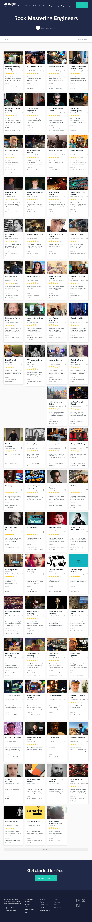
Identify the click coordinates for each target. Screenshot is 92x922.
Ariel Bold (29, 715)
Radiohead (7, 211)
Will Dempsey (30, 337)
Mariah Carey (8, 256)
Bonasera (80, 675)
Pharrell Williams (79, 86)
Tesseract (29, 589)
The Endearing (58, 379)
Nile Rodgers (18, 130)
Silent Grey (38, 463)
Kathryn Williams (38, 549)
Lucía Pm (7, 505)
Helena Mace (8, 172)
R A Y (28, 631)
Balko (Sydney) (73, 798)
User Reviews (29, 909)
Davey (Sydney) (81, 798)
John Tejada (58, 170)
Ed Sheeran (15, 379)
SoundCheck (43, 6)
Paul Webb (16, 756)
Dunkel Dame (13, 505)
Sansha (34, 715)
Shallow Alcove (60, 547)
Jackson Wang (35, 128)
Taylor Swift (79, 170)
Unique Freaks (16, 673)
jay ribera (29, 798)
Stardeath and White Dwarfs (55, 88)
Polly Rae (36, 170)
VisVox (58, 840)
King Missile (30, 88)
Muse (12, 211)
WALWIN (72, 379)
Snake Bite (79, 421)
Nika (28, 465)
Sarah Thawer (8, 128)
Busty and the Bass (74, 211)
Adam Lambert (30, 214)
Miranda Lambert (59, 130)
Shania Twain (60, 756)
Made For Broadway (80, 379)
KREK (15, 715)
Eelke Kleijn (51, 170)
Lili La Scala (29, 172)
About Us (28, 907)
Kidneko (72, 381)
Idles (71, 253)
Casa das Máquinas (31, 381)
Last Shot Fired (30, 298)
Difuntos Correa (74, 673)
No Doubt (51, 211)
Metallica (72, 86)
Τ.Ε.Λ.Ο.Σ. (8, 798)
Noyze (81, 211)
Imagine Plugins (60, 6)
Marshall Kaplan (38, 840)
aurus (40, 798)
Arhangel (51, 840)
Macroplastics (30, 675)
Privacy (56, 905)
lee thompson (30, 549)
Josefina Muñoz (9, 507)
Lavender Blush (74, 337)
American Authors (9, 381)
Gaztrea (12, 547)
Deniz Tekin (8, 715)
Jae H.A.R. (51, 256)
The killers (72, 170)
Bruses (50, 505)
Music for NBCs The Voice (11, 631)
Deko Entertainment (10, 170)
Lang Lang (7, 339)
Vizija (55, 840)
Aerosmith (53, 756)
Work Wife (78, 505)
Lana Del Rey (30, 256)
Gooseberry (73, 507)
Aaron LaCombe (9, 589)
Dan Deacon (73, 298)
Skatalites (7, 86)
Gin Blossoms (8, 379)
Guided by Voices (9, 295)
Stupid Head (37, 675)
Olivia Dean (36, 211)
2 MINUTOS (73, 547)
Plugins (51, 6)
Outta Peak (29, 633)
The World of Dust (9, 298)
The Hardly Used (53, 423)
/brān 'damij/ (16, 840)
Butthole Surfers (31, 86)
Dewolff (7, 337)
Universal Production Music (55, 675)
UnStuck (7, 675)
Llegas (11, 463)
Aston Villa (51, 463)
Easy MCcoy (51, 337)
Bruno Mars (73, 88)
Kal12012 (17, 547)
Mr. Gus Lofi (8, 843)
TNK (12, 715)
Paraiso (60, 505)
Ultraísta (83, 253)
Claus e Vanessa (52, 253)
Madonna (56, 211)
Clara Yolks (55, 505)
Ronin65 (29, 843)
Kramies (16, 295)
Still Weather (73, 717)
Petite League (52, 549)
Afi (49, 756)
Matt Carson (17, 589)
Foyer (71, 715)
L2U (58, 253)
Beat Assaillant (52, 465)
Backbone (39, 381)
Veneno (15, 463)
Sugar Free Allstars (53, 86)
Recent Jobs (16, 6)
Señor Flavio (80, 547)
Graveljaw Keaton (78, 715)
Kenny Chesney (80, 128)
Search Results (8, 673)
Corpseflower (36, 295)
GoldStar (80, 589)
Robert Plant (52, 130)
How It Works (26, 6)
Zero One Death (30, 463)
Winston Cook (8, 591)
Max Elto (51, 172)
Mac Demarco (73, 589)
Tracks (35, 6)
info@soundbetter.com (11, 908)
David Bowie (30, 211)
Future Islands (73, 295)
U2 (83, 170)
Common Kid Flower (53, 421)
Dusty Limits (30, 170)
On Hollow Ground (34, 631)
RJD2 (12, 86)
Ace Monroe (73, 128)
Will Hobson (40, 715)
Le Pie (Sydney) (74, 801)
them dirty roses (38, 337)
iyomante (51, 715)
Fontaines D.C (76, 253)
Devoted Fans (82, 337)
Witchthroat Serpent (14, 337)
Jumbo (57, 295)
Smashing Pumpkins (13, 253)
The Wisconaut (52, 547)
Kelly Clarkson (52, 214)
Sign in (70, 6)
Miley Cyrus (30, 130)
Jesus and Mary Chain (32, 547)
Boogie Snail (73, 421)
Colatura (72, 505)
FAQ (26, 912)
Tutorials (57, 902)
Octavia (7, 463)
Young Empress (52, 381)
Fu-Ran (11, 756)
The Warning (52, 295)
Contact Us (57, 907)
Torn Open (29, 295)
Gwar (37, 86)
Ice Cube (80, 295)
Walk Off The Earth (9, 130)
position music (56, 673)
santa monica (35, 798)
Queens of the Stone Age (54, 128)
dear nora (51, 339)
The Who (36, 253)
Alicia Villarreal (52, 298)
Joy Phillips (51, 589)
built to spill (58, 337)
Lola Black (72, 423)
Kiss (6, 253)
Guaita (6, 756)
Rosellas (50, 673)
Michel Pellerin (73, 214)
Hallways (7, 547)
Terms (56, 899)
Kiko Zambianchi (31, 384)
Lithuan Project (8, 840)
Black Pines (51, 379)
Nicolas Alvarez (74, 675)
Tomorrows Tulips (74, 591)
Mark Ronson (30, 253)
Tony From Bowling (31, 673)
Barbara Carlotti (58, 463)
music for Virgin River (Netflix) (12, 633)
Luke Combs (73, 130)
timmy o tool (73, 549)
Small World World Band (55, 591)
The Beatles (17, 211)
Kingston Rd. (30, 840)
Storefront (43, 899)
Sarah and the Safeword (32, 339)
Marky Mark (17, 86)
